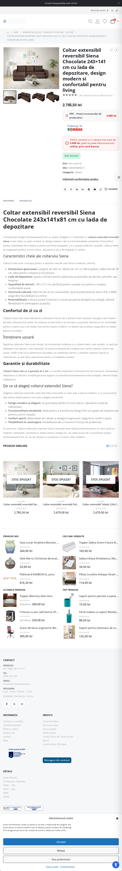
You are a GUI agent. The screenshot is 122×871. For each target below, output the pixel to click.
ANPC (6, 792)
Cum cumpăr (50, 729)
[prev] (112, 50)
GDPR (6, 796)
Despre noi (9, 732)
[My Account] (97, 21)
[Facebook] (107, 10)
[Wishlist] (104, 21)
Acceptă (61, 841)
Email (94, 189)
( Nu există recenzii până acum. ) (96, 95)
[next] (116, 50)
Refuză (61, 850)
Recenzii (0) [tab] (26, 200)
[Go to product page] (10, 546)
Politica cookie (52, 866)
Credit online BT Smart (55, 736)
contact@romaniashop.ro (16, 683)
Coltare (78, 172)
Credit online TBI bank (54, 744)
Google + (82, 189)
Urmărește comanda (14, 781)
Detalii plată (49, 732)
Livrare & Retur (51, 721)
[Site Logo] (17, 21)
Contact (7, 736)
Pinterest (88, 189)
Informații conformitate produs (80, 179)
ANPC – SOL (9, 785)
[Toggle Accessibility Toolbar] (116, 865)
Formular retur (50, 725)
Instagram (22, 704)
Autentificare (10, 777)
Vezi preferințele (61, 859)
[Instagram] (112, 10)
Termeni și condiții (13, 721)
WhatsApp (100, 189)
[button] (117, 818)
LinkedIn (77, 189)
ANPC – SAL (9, 789)
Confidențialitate (67, 866)
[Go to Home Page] (8, 32)
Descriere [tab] (8, 200)
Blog (5, 740)
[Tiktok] (117, 10)
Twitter (71, 189)
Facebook (65, 189)
